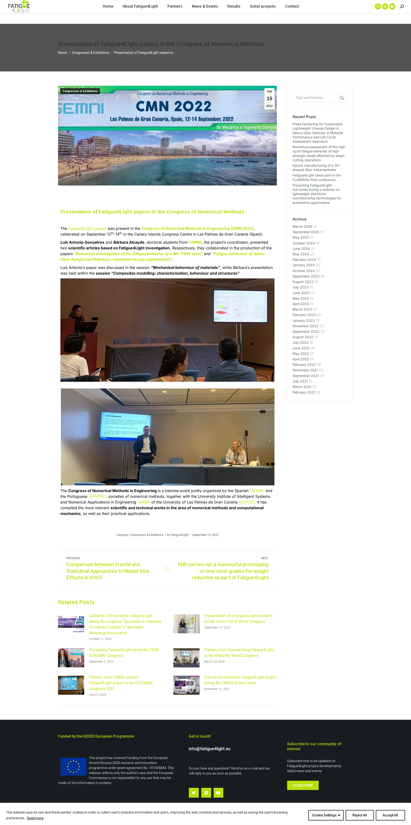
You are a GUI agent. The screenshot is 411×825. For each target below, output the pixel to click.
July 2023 (300, 287)
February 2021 (304, 392)
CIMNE (195, 242)
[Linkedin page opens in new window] (385, 6)
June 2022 (301, 348)
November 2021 (305, 370)
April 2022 (301, 359)
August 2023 (303, 282)
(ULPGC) (247, 502)
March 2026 (302, 226)
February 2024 (304, 259)
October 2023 (304, 271)
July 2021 (300, 381)
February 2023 (304, 315)
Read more (35, 818)
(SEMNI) (257, 490)
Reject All (359, 815)
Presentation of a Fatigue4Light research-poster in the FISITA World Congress (239, 619)
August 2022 (303, 337)
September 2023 (306, 276)
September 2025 (306, 232)
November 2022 (305, 326)
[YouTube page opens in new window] (392, 6)
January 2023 (304, 320)
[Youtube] (219, 793)
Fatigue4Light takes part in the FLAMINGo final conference (317, 177)
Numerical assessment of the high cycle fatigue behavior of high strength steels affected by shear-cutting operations (319, 153)
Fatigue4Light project (87, 228)
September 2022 (306, 331)
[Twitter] (194, 793)
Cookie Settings (324, 815)
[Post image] (71, 623)
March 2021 (302, 387)
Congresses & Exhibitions (80, 91)
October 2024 (304, 243)
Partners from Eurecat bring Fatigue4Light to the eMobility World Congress (239, 653)
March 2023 (302, 309)
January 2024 (304, 265)
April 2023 (301, 304)
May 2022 (301, 354)
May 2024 (301, 254)
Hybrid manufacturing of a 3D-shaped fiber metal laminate (316, 167)
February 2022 (304, 364)
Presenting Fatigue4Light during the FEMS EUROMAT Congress (124, 653)
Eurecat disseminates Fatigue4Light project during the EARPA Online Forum (240, 680)
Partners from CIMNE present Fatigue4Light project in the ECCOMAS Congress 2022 (121, 683)
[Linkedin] (206, 793)
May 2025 (301, 237)
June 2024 (301, 248)
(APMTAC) (97, 496)
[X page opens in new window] (378, 6)
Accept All (390, 815)
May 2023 (301, 298)
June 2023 (301, 293)
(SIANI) (143, 502)
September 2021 (306, 376)
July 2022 (300, 342)
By (178, 535)
